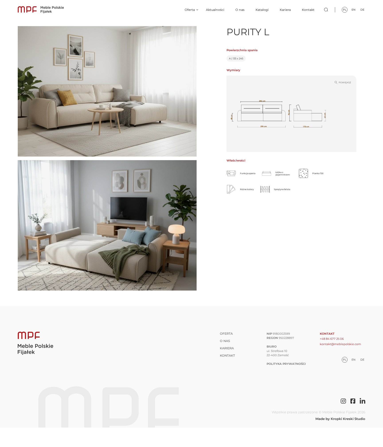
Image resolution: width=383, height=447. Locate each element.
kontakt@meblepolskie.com (340, 344)
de (362, 9)
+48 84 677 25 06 (332, 338)
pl (344, 9)
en (354, 9)
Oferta (190, 10)
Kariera (285, 10)
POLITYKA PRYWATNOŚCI (286, 363)
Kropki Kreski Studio (348, 419)
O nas (239, 10)
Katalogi (262, 10)
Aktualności (215, 10)
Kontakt (308, 10)
